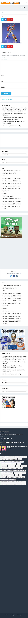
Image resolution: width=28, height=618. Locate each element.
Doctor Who (9, 461)
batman (3, 457)
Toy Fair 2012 (6, 191)
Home (2, 12)
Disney (20, 459)
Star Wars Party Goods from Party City (12, 125)
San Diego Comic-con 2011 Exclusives (12, 201)
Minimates (17, 472)
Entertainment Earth (18, 461)
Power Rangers (11, 477)
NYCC (17, 475)
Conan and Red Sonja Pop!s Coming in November (11, 434)
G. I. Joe (19, 463)
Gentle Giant (4, 466)
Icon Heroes (24, 466)
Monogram (23, 472)
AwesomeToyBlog (10, 615)
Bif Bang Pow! (9, 457)
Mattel (23, 470)
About (4, 175)
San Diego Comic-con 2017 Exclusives (12, 186)
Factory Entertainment (6, 463)
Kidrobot (3, 468)
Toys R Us (23, 481)
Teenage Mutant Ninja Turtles (7, 481)
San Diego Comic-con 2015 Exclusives (12, 181)
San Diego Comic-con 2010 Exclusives (12, 198)
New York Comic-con (10, 475)
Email (2, 81)
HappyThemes (21, 615)
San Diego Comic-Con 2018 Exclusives (12, 188)
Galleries (5, 193)
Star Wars (14, 479)
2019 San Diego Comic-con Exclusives (12, 170)
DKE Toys (3, 461)
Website (3, 87)
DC (19, 457)
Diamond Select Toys (12, 459)
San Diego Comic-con (20, 477)
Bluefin (15, 457)
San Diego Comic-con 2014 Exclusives (12, 178)
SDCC (2, 479)
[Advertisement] (14, 255)
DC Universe (3, 459)
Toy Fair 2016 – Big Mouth (6, 438)
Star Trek (8, 479)
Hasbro (18, 466)
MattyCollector (4, 472)
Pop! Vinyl (3, 477)
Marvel (12, 468)
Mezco (11, 472)
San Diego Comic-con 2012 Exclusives (12, 203)
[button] (23, 7)
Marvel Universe (4, 470)
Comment (3, 59)
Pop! (21, 475)
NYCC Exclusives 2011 (8, 196)
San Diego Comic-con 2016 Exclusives (12, 183)
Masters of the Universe (15, 470)
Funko (14, 463)
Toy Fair (17, 481)
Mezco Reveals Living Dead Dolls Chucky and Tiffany (12, 442)
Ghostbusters (12, 466)
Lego (8, 468)
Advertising (5, 208)
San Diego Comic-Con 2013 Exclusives (12, 206)
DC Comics (24, 457)
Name (2, 75)
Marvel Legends (19, 468)
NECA (2, 475)
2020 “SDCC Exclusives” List (9, 173)
